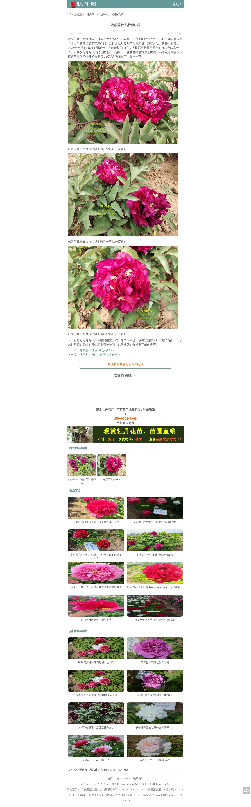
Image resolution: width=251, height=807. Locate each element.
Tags (117, 778)
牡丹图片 (82, 149)
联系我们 (138, 778)
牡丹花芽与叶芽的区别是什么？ (100, 354)
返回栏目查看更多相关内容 (125, 364)
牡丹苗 (109, 47)
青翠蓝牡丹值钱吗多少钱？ (97, 350)
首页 (110, 778)
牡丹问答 (105, 14)
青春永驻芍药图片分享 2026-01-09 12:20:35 (114, 795)
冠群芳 (72, 38)
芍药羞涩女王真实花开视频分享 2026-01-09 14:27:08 (112, 789)
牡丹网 (90, 14)
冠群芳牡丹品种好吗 (91, 769)
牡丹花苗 (152, 47)
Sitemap (126, 778)
